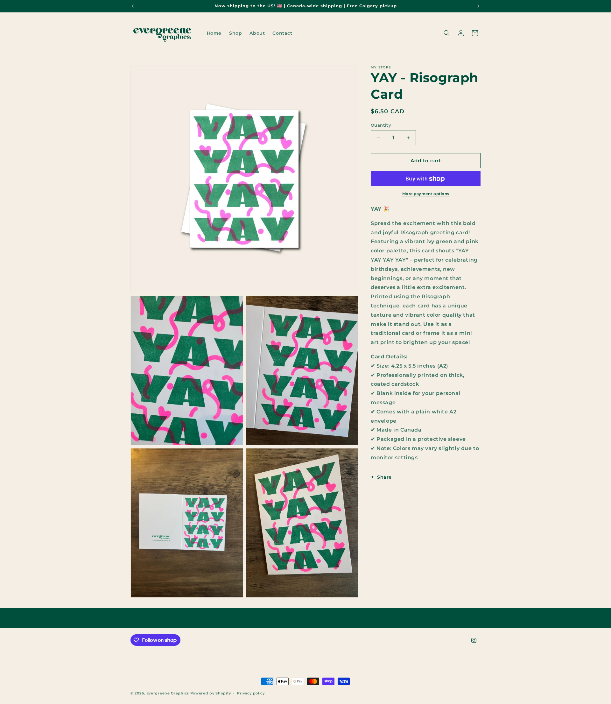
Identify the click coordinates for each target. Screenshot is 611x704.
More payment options (425, 194)
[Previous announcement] (133, 6)
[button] (447, 33)
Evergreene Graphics (167, 693)
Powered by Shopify (210, 693)
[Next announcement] (478, 6)
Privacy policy (251, 693)
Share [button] (384, 477)
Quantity (381, 125)
